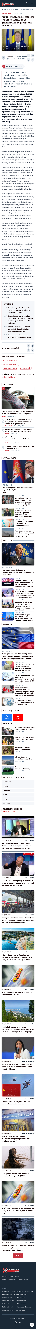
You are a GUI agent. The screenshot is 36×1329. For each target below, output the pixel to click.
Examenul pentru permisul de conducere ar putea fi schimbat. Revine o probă (18, 412)
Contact (4, 1276)
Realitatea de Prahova (8, 1300)
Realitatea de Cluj (7, 1294)
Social (4, 416)
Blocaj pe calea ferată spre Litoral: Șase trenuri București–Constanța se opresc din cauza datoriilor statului (18, 920)
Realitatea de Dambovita (20, 1294)
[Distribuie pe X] (32, 60)
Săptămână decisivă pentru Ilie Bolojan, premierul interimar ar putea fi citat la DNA (18, 572)
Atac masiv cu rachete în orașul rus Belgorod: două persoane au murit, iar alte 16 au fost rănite (24, 534)
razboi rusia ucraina (10, 368)
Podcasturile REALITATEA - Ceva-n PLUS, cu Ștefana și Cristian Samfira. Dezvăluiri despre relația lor (18, 422)
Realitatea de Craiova (20, 1304)
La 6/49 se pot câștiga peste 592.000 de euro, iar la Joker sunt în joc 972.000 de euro (18, 1210)
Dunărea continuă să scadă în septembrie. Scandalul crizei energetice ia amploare (19, 329)
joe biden (12, 361)
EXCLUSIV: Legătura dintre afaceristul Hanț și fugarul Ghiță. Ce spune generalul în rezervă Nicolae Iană (24, 594)
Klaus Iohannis (25, 368)
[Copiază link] (28, 55)
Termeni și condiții (14, 1276)
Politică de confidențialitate (9, 1280)
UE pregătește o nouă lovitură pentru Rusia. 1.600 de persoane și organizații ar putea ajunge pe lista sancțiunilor (17, 656)
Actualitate (15, 9)
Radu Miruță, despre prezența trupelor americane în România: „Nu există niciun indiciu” (24, 618)
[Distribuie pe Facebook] (32, 55)
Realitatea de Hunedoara (24, 1307)
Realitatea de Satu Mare (8, 1307)
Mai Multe (18, 1256)
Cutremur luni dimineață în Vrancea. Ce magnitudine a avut (19, 336)
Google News (9, 377)
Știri (9, 9)
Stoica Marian (29, 1024)
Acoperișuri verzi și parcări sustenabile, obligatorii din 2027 (22, 769)
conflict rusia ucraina (10, 364)
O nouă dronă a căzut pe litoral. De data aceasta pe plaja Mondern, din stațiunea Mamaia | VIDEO (18, 1247)
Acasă (4, 9)
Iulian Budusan (29, 840)
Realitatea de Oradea (8, 1310)
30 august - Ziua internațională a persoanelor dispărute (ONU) (15, 1174)
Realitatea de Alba (21, 1300)
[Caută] (27, 3)
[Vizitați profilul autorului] (3, 58)
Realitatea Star (29, 1291)
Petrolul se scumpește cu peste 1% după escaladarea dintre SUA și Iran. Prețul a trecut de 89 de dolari (24, 679)
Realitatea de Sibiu (7, 1297)
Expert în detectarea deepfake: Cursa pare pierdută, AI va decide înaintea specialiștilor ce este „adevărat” (20, 319)
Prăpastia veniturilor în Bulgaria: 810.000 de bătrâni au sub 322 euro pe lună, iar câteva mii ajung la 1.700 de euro (17, 958)
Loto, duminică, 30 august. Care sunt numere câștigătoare (17, 993)
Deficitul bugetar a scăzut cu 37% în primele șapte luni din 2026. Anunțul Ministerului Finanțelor (24, 667)
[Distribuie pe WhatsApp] (28, 60)
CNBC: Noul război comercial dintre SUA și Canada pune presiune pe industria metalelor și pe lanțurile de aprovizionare (24, 692)
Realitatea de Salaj (7, 1304)
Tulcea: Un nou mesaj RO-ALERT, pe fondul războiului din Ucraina (16, 1102)
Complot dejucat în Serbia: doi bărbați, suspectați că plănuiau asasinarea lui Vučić (19, 310)
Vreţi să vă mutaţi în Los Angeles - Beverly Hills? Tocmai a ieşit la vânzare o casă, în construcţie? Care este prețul (18, 1029)
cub (4, 361)
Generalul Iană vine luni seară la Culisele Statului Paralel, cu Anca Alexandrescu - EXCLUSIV (24, 584)
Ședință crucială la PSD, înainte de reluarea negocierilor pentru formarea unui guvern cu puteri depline (24, 606)
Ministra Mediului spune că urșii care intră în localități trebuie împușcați (18, 430)
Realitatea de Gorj (20, 1310)
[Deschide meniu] (32, 3)
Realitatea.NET (6, 1291)
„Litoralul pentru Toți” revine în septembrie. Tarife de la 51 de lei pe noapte (18, 439)
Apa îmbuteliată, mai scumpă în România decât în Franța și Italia (24, 702)
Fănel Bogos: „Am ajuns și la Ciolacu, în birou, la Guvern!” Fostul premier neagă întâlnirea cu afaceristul (18, 883)
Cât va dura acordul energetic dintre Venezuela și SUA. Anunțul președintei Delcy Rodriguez (17, 1066)
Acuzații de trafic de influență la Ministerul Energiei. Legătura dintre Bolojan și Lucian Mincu (16, 1138)
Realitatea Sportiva (17, 1291)
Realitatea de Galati (20, 1297)
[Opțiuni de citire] (32, 1325)
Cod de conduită (23, 1280)
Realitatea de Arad (20, 57)
